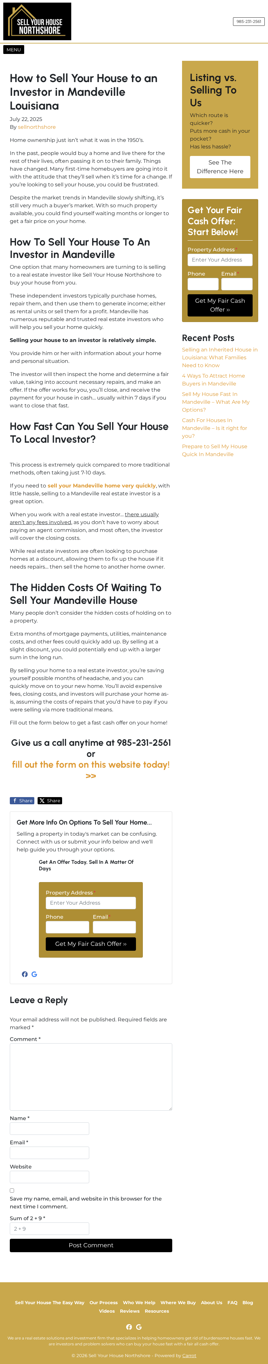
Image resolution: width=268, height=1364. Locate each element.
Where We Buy (178, 1302)
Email (101, 917)
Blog (248, 1302)
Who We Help (139, 1302)
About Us (211, 1302)
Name (19, 1118)
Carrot (189, 1355)
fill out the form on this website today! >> (91, 770)
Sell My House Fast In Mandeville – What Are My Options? (216, 402)
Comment (25, 1039)
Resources (157, 1311)
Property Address (70, 893)
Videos (107, 1311)
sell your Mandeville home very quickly (102, 486)
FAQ (232, 1302)
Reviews (130, 1311)
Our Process (104, 1302)
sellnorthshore (37, 127)
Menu (15, 49)
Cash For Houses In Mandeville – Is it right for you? (214, 428)
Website (21, 1167)
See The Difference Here (220, 167)
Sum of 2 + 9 (27, 1218)
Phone (54, 917)
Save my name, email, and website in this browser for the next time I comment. (86, 1203)
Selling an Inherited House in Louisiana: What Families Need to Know (220, 357)
